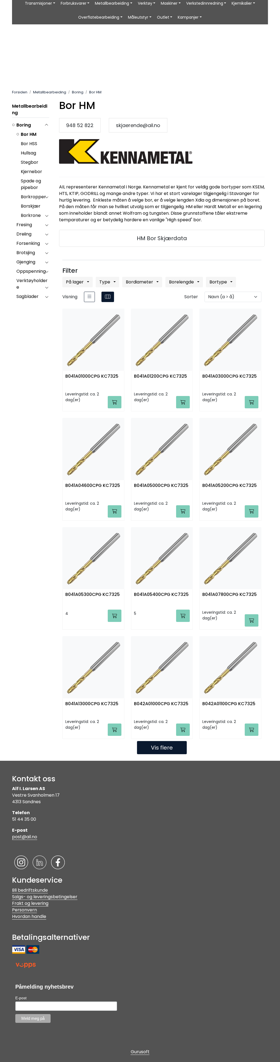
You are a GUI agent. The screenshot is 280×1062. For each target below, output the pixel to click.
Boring (23, 125)
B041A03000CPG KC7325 (229, 376)
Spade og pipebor (31, 184)
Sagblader (27, 296)
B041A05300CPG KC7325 (92, 595)
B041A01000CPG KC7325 (91, 376)
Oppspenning (31, 271)
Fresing (24, 225)
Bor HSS (29, 143)
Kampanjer (188, 17)
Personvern (24, 910)
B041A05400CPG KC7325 (161, 595)
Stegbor (29, 162)
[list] (89, 297)
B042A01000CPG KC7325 (161, 704)
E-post (21, 998)
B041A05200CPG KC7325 (229, 486)
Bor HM (28, 134)
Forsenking (28, 243)
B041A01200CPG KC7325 (160, 376)
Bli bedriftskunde (30, 890)
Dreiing (23, 234)
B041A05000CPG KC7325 (161, 486)
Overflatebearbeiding (98, 17)
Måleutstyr (138, 17)
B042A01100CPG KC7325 (228, 704)
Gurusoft (140, 1052)
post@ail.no (24, 837)
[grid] (107, 297)
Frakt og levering (30, 903)
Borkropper (33, 197)
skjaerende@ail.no (138, 125)
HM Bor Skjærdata (162, 238)
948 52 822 (80, 125)
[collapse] (46, 125)
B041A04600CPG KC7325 (92, 486)
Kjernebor (31, 171)
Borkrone (31, 215)
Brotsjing (25, 252)
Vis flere (162, 747)
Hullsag (28, 153)
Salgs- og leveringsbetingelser (44, 897)
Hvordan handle (29, 916)
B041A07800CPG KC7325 (229, 595)
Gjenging (25, 262)
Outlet (163, 17)
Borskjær (30, 206)
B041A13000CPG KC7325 (91, 704)
